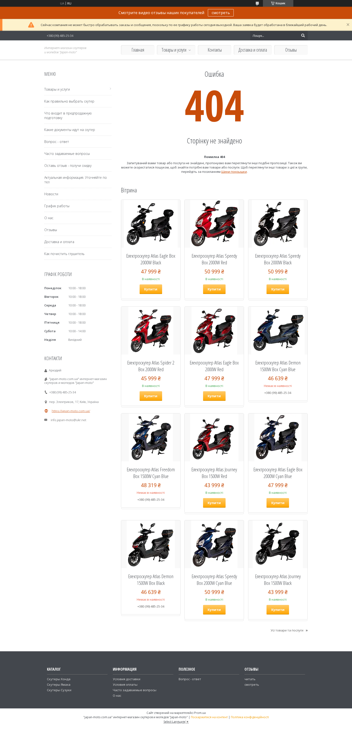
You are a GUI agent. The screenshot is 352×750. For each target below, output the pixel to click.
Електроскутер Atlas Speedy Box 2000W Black (278, 259)
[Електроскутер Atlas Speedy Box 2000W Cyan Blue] (214, 544)
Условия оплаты (125, 684)
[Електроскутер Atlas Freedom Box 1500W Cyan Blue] (150, 437)
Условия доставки (126, 679)
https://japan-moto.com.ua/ (71, 411)
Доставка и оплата (252, 50)
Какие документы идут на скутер (69, 129)
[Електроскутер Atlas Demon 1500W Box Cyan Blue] (277, 330)
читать (249, 679)
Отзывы (291, 50)
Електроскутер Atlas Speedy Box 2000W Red (214, 259)
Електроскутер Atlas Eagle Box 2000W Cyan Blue (277, 472)
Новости (51, 194)
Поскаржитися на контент (209, 717)
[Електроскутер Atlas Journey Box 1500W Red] (214, 437)
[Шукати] (303, 35)
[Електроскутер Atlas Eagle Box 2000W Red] (214, 330)
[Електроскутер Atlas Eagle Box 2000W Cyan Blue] (277, 437)
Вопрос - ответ (56, 141)
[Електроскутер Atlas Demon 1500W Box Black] (150, 544)
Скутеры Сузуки (59, 690)
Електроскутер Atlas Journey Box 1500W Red (214, 472)
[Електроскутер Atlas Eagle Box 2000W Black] (150, 224)
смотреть (221, 12)
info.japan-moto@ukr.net (68, 420)
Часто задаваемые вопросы (67, 153)
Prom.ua (200, 713)
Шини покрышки (234, 171)
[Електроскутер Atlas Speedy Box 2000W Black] (277, 224)
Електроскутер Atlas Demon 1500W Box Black (150, 579)
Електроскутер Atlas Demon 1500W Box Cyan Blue (278, 366)
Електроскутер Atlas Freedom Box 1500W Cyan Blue (151, 472)
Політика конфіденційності (250, 717)
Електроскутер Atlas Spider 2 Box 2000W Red (150, 366)
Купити (150, 289)
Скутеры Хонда (58, 679)
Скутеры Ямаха (58, 684)
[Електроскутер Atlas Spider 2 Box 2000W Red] (150, 330)
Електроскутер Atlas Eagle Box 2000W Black (150, 259)
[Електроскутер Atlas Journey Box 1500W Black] (277, 544)
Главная (137, 50)
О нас (48, 218)
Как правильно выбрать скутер (69, 101)
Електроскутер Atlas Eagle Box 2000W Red (214, 366)
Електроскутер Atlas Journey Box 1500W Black (278, 579)
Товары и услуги (174, 50)
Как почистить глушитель (64, 253)
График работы (56, 206)
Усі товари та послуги (287, 630)
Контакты (215, 50)
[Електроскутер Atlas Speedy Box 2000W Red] (214, 224)
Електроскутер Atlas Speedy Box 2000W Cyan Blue (214, 579)
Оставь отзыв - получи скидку (67, 165)
